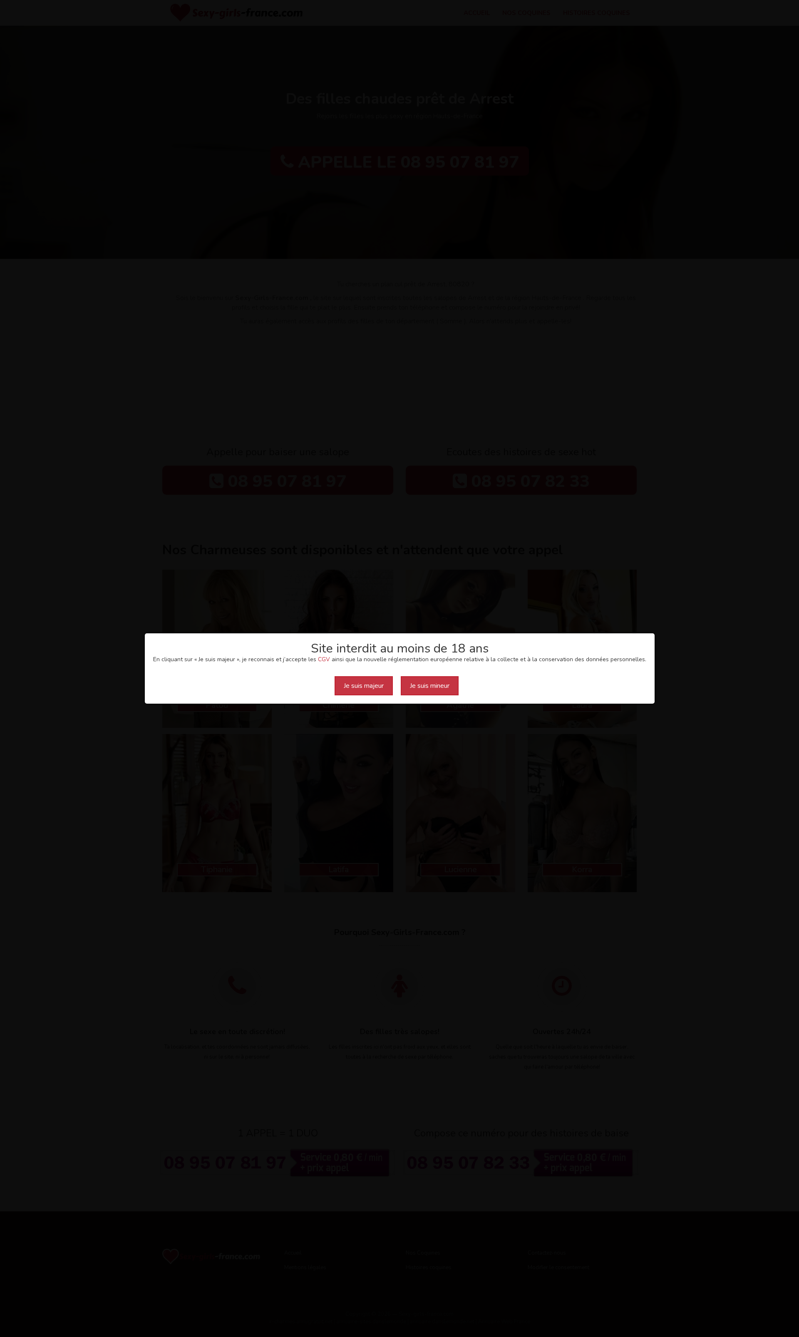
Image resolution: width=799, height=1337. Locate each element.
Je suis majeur (364, 685)
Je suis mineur (429, 685)
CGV (324, 659)
